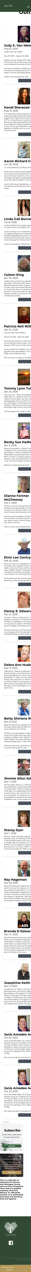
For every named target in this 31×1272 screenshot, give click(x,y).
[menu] (28, 7)
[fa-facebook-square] (11, 1243)
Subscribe (11, 1146)
